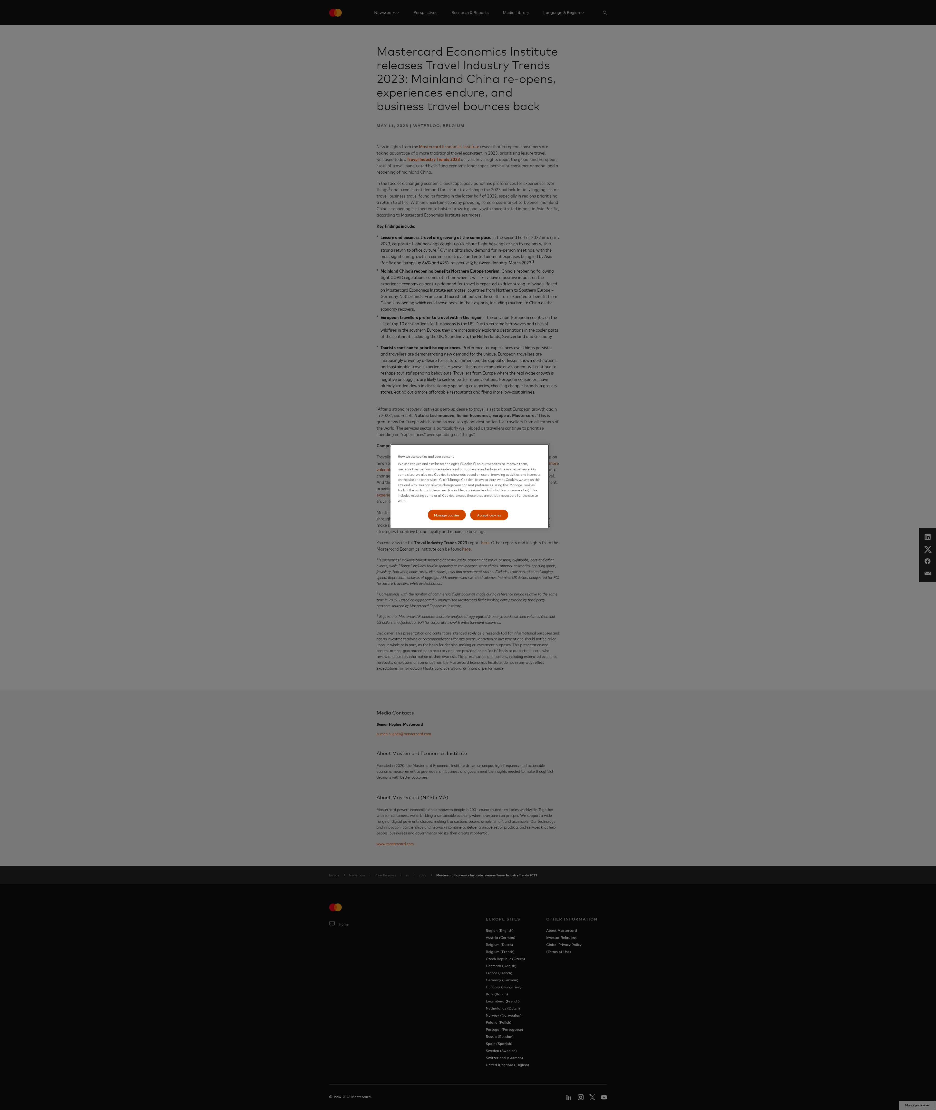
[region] (469, 486)
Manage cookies (447, 515)
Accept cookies (489, 515)
